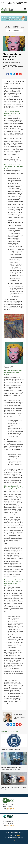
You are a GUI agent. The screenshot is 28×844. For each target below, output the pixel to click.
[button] (25, 9)
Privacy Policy (14, 840)
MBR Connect (20, 835)
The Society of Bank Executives (10, 749)
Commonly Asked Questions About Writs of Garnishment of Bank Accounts (13, 768)
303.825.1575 (10, 808)
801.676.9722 (10, 825)
